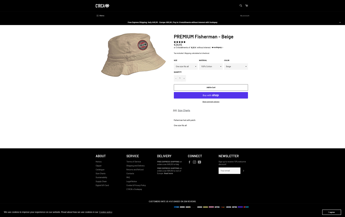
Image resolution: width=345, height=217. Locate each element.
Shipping (187, 53)
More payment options (211, 102)
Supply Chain (101, 181)
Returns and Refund (135, 170)
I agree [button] (332, 212)
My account (244, 16)
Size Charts (184, 110)
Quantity (178, 72)
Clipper (99, 166)
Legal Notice (131, 181)
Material (203, 60)
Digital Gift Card (102, 185)
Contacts (130, 173)
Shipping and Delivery (135, 166)
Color (226, 60)
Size (175, 60)
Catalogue (100, 170)
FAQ (128, 177)
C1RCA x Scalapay (134, 189)
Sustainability (101, 177)
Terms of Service (133, 162)
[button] (180, 42)
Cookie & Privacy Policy (136, 185)
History (99, 162)
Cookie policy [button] (105, 212)
